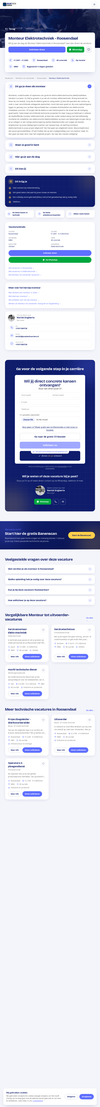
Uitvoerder (60, 719)
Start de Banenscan (81, 535)
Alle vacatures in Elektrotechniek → (23, 271)
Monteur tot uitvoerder (25, 78)
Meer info (15, 656)
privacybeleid (49, 468)
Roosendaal (41, 78)
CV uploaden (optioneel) (29, 415)
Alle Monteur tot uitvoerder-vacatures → (25, 275)
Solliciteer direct (37, 49)
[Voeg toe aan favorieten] (89, 50)
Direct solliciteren (32, 656)
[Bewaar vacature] (43, 630)
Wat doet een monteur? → (19, 296)
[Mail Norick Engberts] (63, 502)
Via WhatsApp (51, 260)
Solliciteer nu (50, 445)
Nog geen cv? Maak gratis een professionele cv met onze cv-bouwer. (50, 428)
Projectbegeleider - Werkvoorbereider (19, 721)
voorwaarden (62, 466)
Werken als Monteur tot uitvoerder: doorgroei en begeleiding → (35, 303)
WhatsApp (77, 49)
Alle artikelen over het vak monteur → (24, 300)
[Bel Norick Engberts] (56, 502)
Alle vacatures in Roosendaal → (21, 268)
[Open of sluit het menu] (94, 4)
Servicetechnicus (64, 629)
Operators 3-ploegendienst (16, 765)
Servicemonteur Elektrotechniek (17, 631)
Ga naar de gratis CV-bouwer (50, 436)
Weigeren (71, 1096)
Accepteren (86, 1096)
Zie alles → (89, 619)
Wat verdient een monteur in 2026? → (24, 292)
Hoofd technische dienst (22, 669)
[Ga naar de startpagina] (9, 4)
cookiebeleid (38, 1101)
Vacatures (9, 78)
